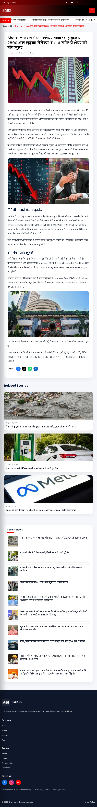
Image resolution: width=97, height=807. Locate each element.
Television (6, 730)
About (4, 753)
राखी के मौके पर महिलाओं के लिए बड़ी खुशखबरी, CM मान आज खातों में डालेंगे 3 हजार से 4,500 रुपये (52, 657)
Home (5, 26)
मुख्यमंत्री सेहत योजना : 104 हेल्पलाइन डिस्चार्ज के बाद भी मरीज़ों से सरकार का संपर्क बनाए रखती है (52, 628)
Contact (5, 758)
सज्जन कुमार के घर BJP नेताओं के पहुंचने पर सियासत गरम (44, 582)
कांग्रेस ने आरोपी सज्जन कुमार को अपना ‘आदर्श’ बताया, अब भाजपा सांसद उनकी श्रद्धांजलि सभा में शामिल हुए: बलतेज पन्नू (52, 598)
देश (11, 26)
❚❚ (90, 20)
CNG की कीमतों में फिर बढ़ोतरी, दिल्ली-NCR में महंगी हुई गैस (32, 468)
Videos (5, 735)
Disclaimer (6, 767)
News (4, 725)
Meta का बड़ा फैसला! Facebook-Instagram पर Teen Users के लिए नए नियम (41, 510)
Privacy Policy (8, 763)
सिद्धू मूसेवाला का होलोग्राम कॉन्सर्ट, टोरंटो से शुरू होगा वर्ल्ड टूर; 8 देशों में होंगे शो (52, 641)
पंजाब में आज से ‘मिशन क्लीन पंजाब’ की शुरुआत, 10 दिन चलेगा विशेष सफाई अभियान (51, 569)
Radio (4, 740)
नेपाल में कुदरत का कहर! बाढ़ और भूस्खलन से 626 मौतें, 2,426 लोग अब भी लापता (41, 427)
